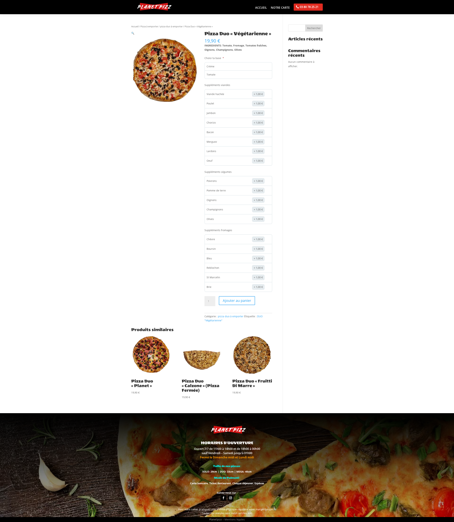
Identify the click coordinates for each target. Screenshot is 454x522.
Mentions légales (235, 519)
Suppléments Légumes (218, 172)
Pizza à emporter (149, 26)
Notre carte (280, 8)
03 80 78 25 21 (309, 7)
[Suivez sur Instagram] (230, 498)
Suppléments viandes (217, 85)
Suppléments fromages (218, 230)
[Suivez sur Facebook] (223, 498)
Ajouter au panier (237, 300)
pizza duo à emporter (171, 26)
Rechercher (314, 28)
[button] (132, 33)
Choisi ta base (213, 58)
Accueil (261, 8)
